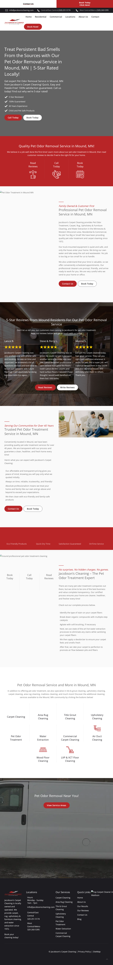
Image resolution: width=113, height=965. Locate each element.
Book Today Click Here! (84, 4)
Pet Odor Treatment (16, 737)
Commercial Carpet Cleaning (70, 737)
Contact (95, 16)
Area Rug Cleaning (43, 716)
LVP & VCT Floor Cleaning (70, 759)
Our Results (82, 906)
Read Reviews (45, 387)
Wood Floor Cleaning (43, 759)
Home (29, 16)
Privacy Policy (84, 951)
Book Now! (33, 26)
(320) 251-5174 (64, 10)
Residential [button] (40, 16)
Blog (79, 919)
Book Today (32, 117)
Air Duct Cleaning (97, 737)
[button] (107, 959)
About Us (81, 902)
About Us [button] (83, 16)
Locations (70, 16)
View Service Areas (56, 805)
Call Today (13, 117)
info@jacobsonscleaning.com (21, 10)
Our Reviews (83, 910)
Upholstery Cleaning (97, 716)
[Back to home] (14, 21)
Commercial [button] (56, 16)
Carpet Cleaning (16, 716)
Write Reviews (67, 387)
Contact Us (28, 4)
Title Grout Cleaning (70, 716)
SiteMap (97, 951)
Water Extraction (43, 737)
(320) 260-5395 (103, 10)
